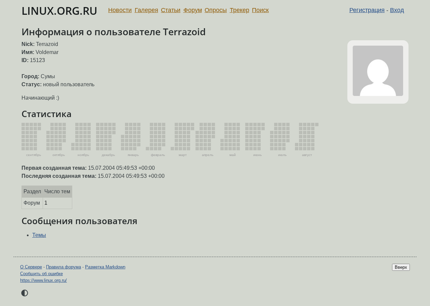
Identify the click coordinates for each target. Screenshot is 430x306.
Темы (39, 235)
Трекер (239, 10)
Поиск (260, 10)
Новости (120, 10)
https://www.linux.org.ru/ (43, 280)
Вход (397, 10)
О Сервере (31, 266)
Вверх (401, 267)
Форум (192, 10)
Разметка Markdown (105, 266)
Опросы (216, 10)
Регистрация (367, 10)
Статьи (170, 10)
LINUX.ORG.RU (59, 10)
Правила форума (63, 266)
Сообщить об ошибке (41, 273)
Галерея (146, 10)
